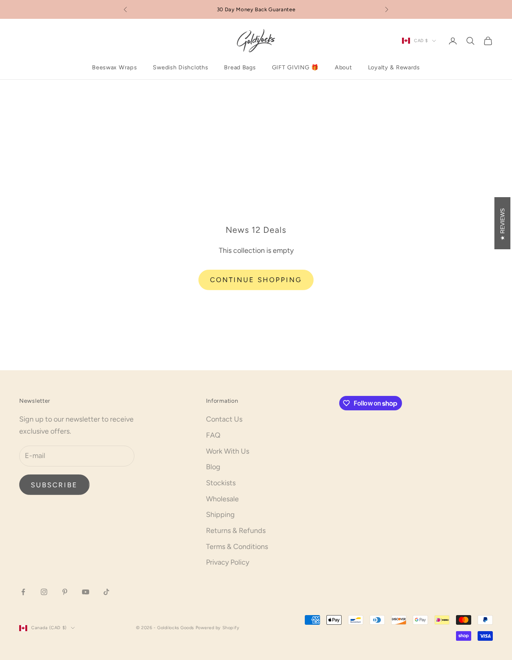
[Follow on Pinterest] (65, 592)
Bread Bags (240, 67)
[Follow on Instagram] (44, 592)
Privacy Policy (227, 562)
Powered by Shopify (218, 627)
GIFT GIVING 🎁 (295, 67)
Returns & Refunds (236, 530)
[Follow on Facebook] (23, 592)
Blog (213, 466)
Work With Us (227, 451)
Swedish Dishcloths (180, 67)
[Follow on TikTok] (106, 592)
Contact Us (224, 419)
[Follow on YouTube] (86, 592)
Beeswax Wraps (114, 67)
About (343, 67)
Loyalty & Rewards (394, 67)
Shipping (220, 514)
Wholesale (222, 498)
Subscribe (54, 485)
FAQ (213, 435)
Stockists (221, 482)
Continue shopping (256, 280)
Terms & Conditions (237, 546)
